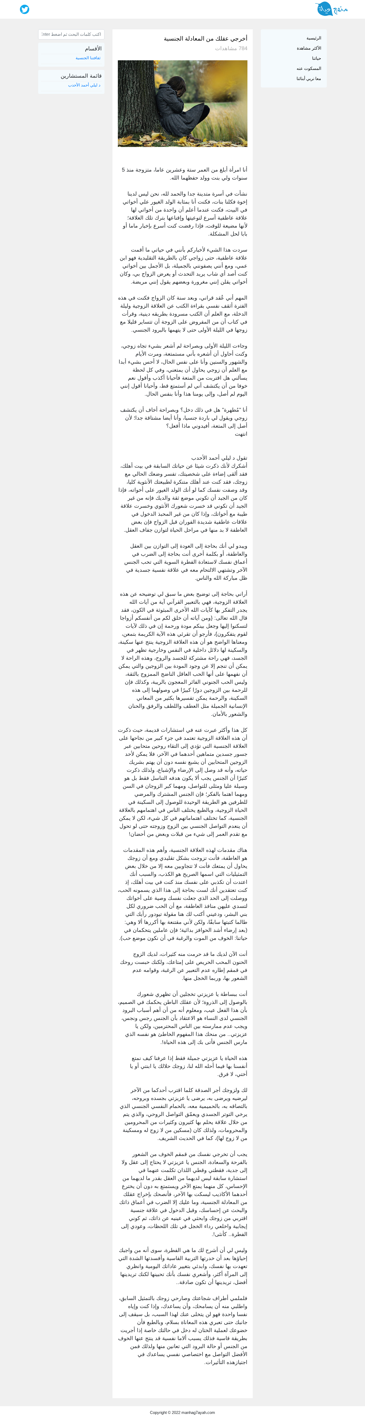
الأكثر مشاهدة (309, 48)
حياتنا (316, 58)
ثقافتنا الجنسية (88, 57)
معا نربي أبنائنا (309, 78)
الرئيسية (313, 38)
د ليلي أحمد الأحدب (84, 85)
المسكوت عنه (309, 68)
